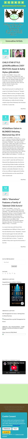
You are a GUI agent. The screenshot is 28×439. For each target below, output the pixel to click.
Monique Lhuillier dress (16, 79)
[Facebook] (3, 273)
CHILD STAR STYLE (15, 76)
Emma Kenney (16, 216)
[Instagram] (7, 273)
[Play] (4, 372)
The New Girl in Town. (18, 222)
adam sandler (9, 143)
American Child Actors (16, 139)
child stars (12, 214)
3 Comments (13, 223)
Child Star (10, 78)
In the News (5, 142)
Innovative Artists (6, 79)
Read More (23, 108)
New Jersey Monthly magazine (16, 220)
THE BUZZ (10, 142)
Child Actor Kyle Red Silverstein (9, 148)
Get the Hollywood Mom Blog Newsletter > (14, 6)
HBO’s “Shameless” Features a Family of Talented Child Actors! (12, 202)
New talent (21, 210)
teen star (22, 82)
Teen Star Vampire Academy (8, 84)
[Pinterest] (12, 273)
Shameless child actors (7, 222)
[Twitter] (5, 273)
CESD (24, 213)
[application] (14, 367)
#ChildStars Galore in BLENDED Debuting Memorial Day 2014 (12, 131)
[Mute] (21, 372)
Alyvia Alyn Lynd (20, 146)
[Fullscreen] (23, 372)
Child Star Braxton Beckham (17, 149)
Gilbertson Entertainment (19, 78)
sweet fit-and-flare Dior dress (12, 82)
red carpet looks (11, 81)
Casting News (8, 140)
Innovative (9, 217)
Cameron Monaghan (17, 213)
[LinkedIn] (14, 273)
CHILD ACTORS (15, 140)
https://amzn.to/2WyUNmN (9, 332)
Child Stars (22, 140)
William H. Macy (6, 223)
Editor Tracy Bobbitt (8, 75)
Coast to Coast (5, 151)
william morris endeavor (11, 154)
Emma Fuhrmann (13, 151)
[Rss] (10, 273)
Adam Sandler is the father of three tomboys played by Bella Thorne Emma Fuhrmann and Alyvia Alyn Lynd (13, 145)
